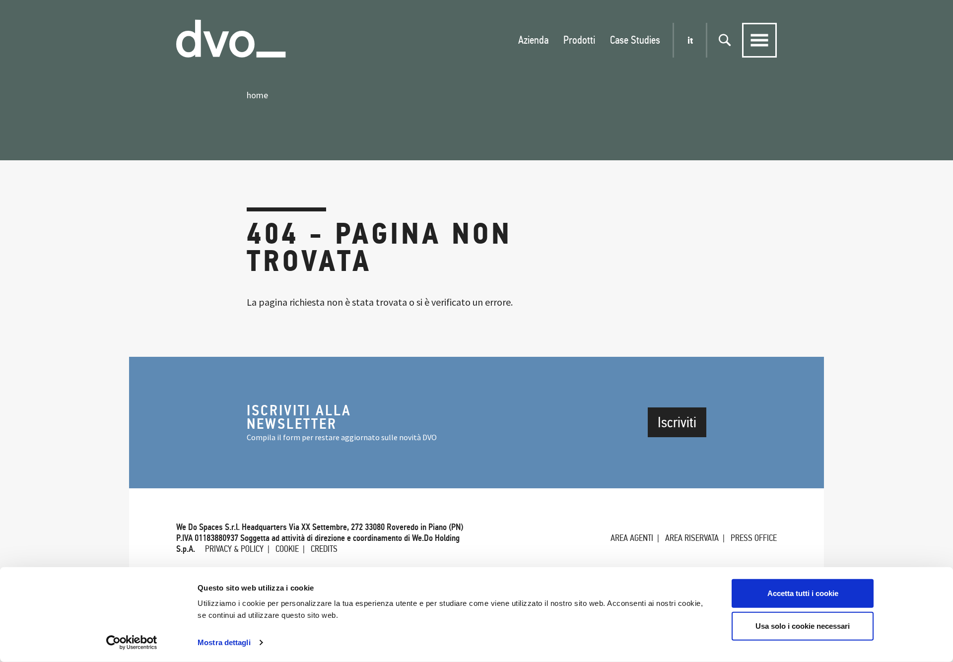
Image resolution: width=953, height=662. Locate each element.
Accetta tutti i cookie (802, 593)
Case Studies (635, 40)
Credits (324, 548)
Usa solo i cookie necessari (802, 625)
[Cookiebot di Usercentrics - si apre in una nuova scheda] (131, 642)
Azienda (533, 40)
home (257, 95)
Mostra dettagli (224, 642)
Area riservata (692, 537)
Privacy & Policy (234, 548)
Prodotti (579, 40)
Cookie (287, 548)
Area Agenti (632, 537)
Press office (754, 537)
